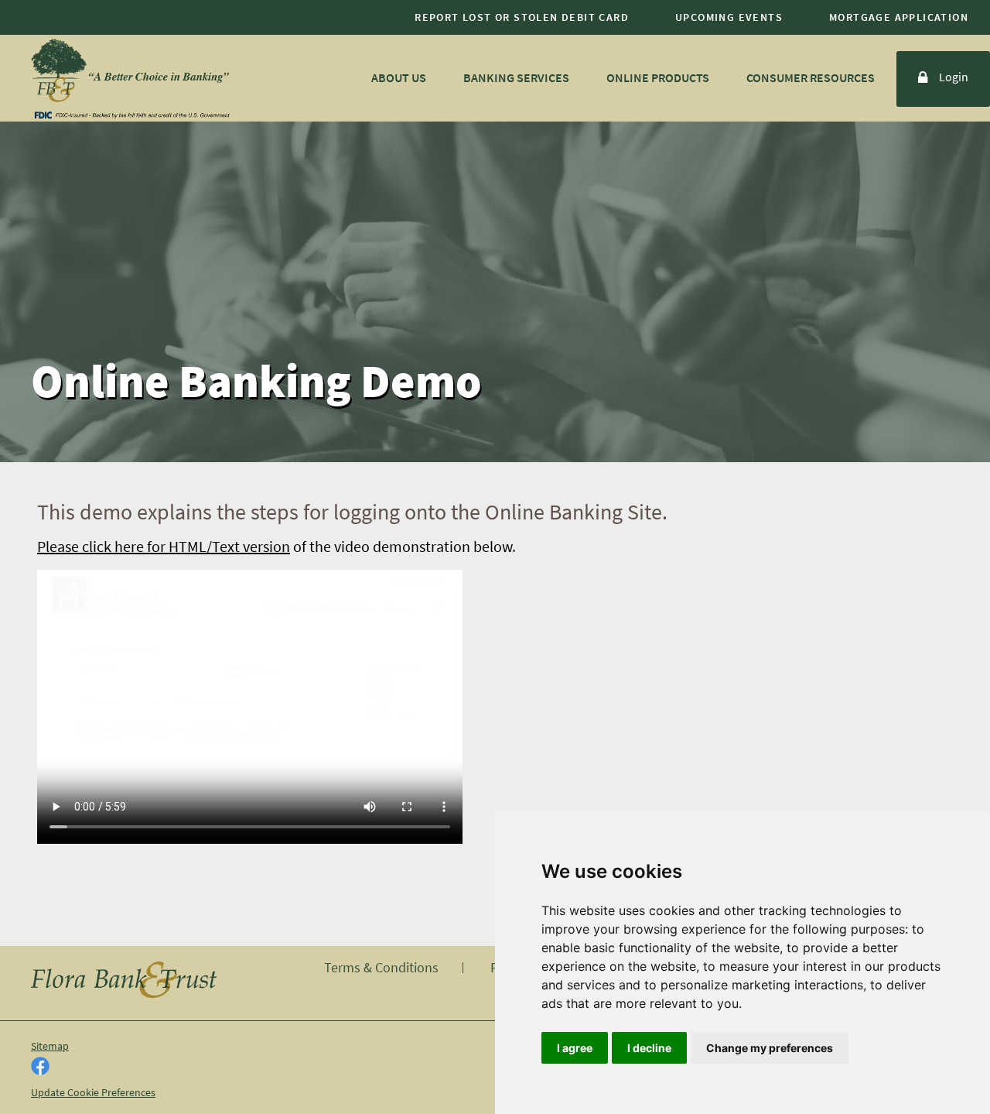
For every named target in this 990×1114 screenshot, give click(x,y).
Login (953, 77)
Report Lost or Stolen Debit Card (522, 17)
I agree (574, 1047)
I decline (649, 1047)
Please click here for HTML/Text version (163, 546)
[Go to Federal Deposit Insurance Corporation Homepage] (131, 114)
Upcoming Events (729, 17)
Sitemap (50, 1046)
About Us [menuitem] (398, 77)
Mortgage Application (898, 17)
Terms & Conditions (381, 967)
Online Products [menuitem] (657, 77)
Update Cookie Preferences (93, 1092)
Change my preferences (769, 1047)
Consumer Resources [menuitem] (810, 77)
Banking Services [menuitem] (516, 77)
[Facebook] (40, 1067)
